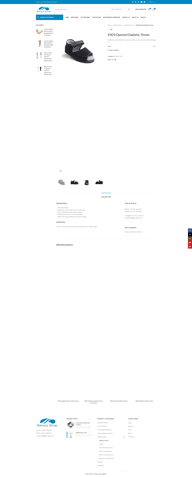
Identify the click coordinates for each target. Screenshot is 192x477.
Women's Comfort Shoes (106, 458)
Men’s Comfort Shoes (105, 451)
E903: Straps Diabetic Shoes (119, 401)
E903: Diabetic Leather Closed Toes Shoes (93, 402)
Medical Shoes (118, 25)
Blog (129, 433)
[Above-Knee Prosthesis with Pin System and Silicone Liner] (39, 57)
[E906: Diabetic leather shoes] (144, 323)
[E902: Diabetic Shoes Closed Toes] (68, 323)
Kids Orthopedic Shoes (106, 447)
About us (131, 426)
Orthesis (100, 462)
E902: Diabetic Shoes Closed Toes (68, 401)
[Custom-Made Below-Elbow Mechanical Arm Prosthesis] (39, 44)
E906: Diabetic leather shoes (144, 401)
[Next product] (114, 29)
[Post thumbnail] (70, 425)
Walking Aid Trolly (81, 432)
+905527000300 (46, 430)
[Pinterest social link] (144, 2)
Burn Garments (102, 426)
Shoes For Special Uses (106, 454)
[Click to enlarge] (60, 170)
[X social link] (135, 2)
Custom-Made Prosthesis (105, 433)
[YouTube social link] (141, 2)
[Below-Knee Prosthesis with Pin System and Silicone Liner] (39, 71)
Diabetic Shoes (129, 25)
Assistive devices (103, 422)
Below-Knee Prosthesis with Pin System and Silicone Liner (48, 71)
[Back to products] (111, 29)
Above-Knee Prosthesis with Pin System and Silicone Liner (48, 57)
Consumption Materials (104, 429)
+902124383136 (46, 433)
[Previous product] (109, 29)
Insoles (101, 444)
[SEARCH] (129, 9)
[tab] (106, 196)
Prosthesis (101, 465)
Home (109, 25)
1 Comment (87, 427)
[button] (58, 182)
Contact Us (131, 437)
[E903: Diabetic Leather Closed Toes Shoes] (93, 323)
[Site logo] (43, 9)
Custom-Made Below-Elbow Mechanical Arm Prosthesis (48, 44)
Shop (129, 430)
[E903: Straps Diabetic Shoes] (119, 323)
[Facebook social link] (133, 2)
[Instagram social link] (138, 2)
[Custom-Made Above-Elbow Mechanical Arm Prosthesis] (39, 32)
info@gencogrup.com (47, 436)
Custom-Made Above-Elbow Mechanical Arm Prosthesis (48, 32)
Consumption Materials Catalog (83, 423)
